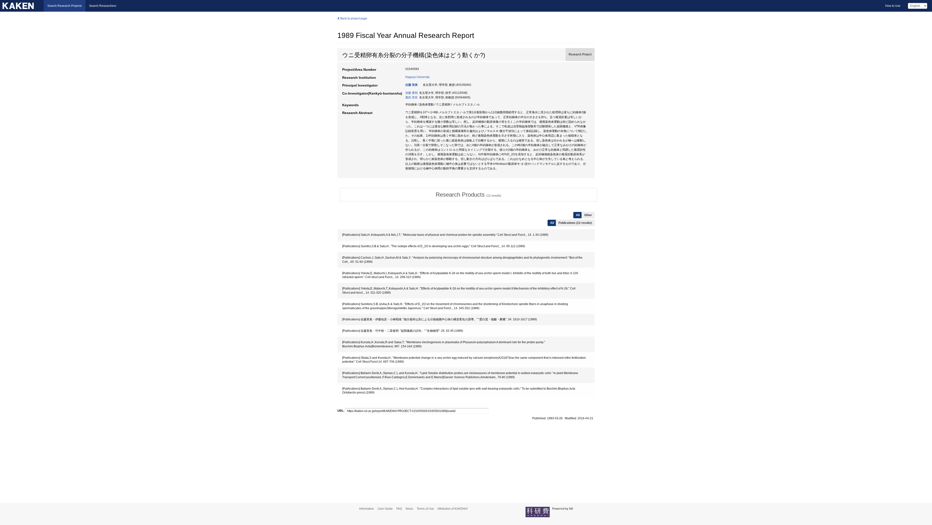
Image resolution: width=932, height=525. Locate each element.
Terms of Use (425, 508)
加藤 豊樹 (411, 93)
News (409, 508)
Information (366, 508)
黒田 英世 (411, 97)
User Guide (385, 508)
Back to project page (353, 18)
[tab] (468, 194)
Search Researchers (102, 6)
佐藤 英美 (411, 85)
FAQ (399, 508)
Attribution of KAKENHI (452, 508)
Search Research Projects (64, 6)
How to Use (892, 6)
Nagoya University (417, 77)
